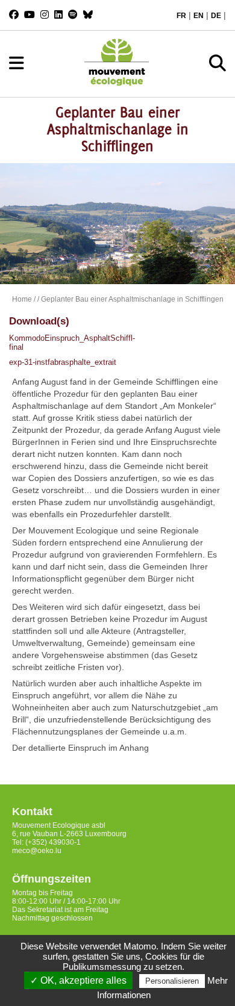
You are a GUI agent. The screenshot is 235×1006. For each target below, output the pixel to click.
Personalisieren (172, 981)
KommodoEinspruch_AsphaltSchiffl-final (64, 343)
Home (22, 299)
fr (181, 15)
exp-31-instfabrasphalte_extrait (62, 362)
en (198, 15)
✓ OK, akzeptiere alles (78, 980)
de (216, 15)
